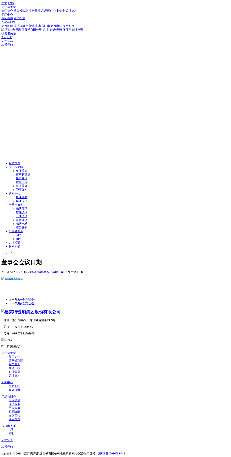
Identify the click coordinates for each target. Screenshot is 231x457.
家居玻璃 (44, 25)
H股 (9, 37)
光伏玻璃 (7, 25)
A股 (3, 37)
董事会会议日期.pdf (14, 278)
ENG (11, 3)
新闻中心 (7, 14)
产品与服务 (8, 22)
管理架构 (71, 10)
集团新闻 (7, 18)
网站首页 (14, 163)
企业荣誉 (59, 10)
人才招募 (7, 41)
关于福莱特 (8, 6)
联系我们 (7, 44)
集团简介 (7, 10)
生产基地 (34, 10)
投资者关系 (8, 33)
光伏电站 (56, 25)
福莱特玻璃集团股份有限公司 (45, 272)
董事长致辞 (21, 10)
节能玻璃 (32, 25)
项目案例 (68, 25)
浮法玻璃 (19, 25)
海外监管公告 (26, 299)
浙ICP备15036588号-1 (111, 453)
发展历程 (47, 10)
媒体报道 (19, 18)
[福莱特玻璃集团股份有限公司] (31, 312)
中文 (4, 3)
